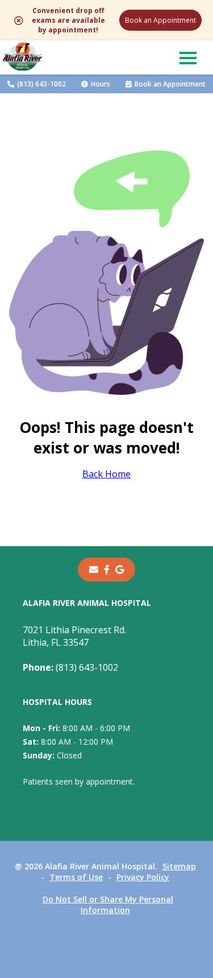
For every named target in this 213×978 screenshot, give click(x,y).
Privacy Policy (142, 877)
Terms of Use (76, 877)
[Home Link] (22, 57)
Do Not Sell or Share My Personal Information (108, 904)
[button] (188, 57)
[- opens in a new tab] (107, 569)
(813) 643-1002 (41, 84)
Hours (100, 84)
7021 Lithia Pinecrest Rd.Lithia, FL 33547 (74, 636)
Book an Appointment (160, 20)
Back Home (106, 474)
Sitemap (179, 866)
